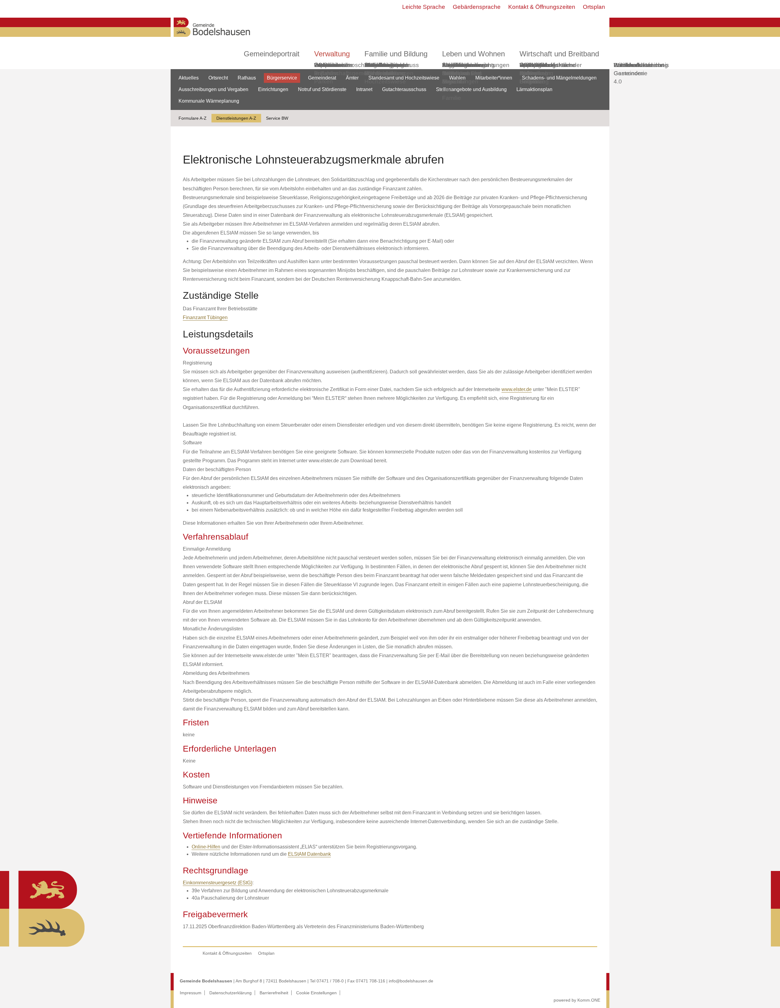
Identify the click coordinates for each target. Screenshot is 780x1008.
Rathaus (247, 77)
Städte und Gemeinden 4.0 (629, 73)
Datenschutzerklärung (230, 992)
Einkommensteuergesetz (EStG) (217, 882)
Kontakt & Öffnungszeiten (541, 7)
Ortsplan (594, 7)
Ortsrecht (218, 77)
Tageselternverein (465, 65)
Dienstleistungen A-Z (236, 118)
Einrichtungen (273, 89)
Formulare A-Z (193, 118)
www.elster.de (517, 389)
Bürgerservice (282, 77)
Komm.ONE (588, 1000)
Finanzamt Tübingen (205, 317)
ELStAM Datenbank (309, 854)
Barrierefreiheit (274, 992)
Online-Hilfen (206, 846)
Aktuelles (189, 77)
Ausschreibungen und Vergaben (213, 89)
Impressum (190, 992)
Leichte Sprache (423, 7)
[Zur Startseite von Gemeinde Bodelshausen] (212, 38)
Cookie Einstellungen (316, 992)
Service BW (277, 118)
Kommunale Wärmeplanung (384, 69)
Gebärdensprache (477, 7)
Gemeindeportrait (272, 54)
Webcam (326, 65)
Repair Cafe (528, 69)
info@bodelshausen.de (411, 980)
